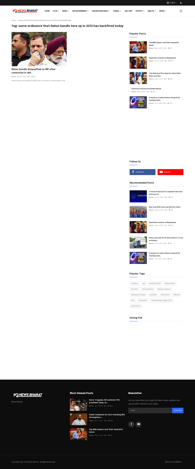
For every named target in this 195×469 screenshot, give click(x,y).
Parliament (143, 300)
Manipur (177, 295)
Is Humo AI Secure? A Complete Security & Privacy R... (165, 193)
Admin (14, 76)
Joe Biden (153, 295)
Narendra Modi (154, 283)
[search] (181, 10)
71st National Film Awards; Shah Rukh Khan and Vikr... (165, 74)
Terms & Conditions (173, 462)
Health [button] (151, 11)
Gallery (128, 11)
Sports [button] (139, 11)
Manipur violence (164, 289)
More (161, 11)
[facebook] (131, 424)
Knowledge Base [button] (100, 11)
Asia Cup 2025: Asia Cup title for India (164, 207)
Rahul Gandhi (170, 283)
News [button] (64, 11)
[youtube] (138, 424)
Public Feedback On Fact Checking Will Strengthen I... (107, 416)
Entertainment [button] (79, 11)
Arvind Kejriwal (147, 289)
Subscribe (178, 410)
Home (47, 11)
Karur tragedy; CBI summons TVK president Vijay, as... (104, 401)
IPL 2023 (134, 289)
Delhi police (165, 295)
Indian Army (135, 306)
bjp (144, 283)
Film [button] (55, 11)
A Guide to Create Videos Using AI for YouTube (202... (164, 99)
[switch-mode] (181, 3)
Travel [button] (116, 11)
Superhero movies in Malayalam (162, 58)
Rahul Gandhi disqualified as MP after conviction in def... (34, 71)
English (172, 2)
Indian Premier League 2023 (161, 300)
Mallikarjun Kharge (138, 295)
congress (134, 283)
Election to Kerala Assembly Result (146, 88)
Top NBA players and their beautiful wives (164, 44)
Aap (132, 300)
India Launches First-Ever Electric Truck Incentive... (166, 239)
